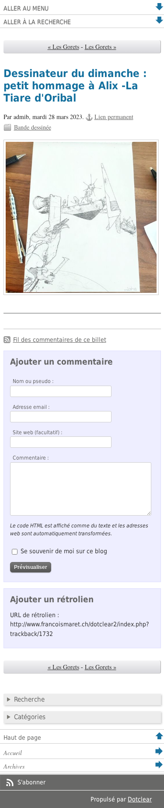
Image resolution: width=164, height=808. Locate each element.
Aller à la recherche (37, 21)
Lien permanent (113, 116)
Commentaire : (31, 458)
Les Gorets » (100, 46)
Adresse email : (31, 407)
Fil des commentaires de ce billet (59, 339)
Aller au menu (26, 8)
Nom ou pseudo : (33, 381)
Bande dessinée (32, 127)
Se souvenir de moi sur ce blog (64, 551)
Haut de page (22, 737)
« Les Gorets (63, 46)
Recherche (29, 699)
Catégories (29, 717)
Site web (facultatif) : (38, 432)
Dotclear (140, 799)
